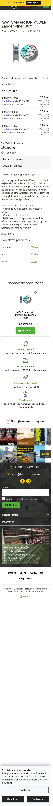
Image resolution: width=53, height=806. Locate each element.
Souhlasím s (26, 499)
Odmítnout (13, 799)
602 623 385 (28, 467)
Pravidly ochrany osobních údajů (31, 499)
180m (34, 261)
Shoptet (27, 596)
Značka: (9, 31)
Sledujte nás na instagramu (28, 421)
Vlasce (35, 246)
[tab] (15, 166)
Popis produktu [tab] (12, 159)
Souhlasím (38, 799)
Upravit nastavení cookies (31, 591)
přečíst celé (7, 84)
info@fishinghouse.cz (27, 474)
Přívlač (34, 254)
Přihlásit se (11, 505)
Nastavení (25, 790)
